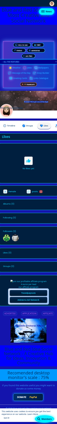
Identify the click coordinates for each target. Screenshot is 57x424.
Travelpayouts (28, 293)
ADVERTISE (10, 313)
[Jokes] (25, 68)
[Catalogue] (31, 78)
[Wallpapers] (36, 68)
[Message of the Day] (10, 73)
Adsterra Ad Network (28, 300)
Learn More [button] (32, 414)
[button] (52, 3)
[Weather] (10, 68)
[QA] (11, 78)
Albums (7, 204)
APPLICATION (29, 313)
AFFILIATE (48, 313)
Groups (7, 266)
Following (7, 218)
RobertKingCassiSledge (36, 102)
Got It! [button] (6, 418)
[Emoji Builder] (34, 73)
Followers (7, 231)
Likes (5, 253)
